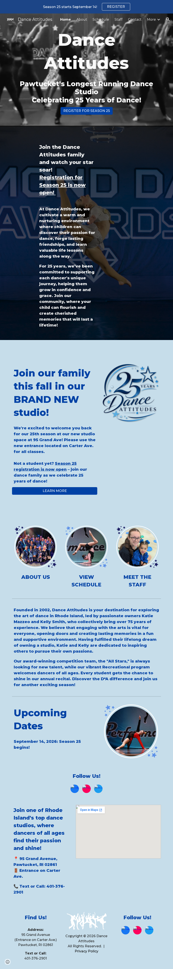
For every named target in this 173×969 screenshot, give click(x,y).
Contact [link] (135, 19)
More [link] (151, 19)
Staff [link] (119, 19)
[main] (86, 66)
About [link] (81, 19)
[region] (86, 6)
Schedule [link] (101, 19)
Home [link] (65, 19)
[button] (168, 19)
